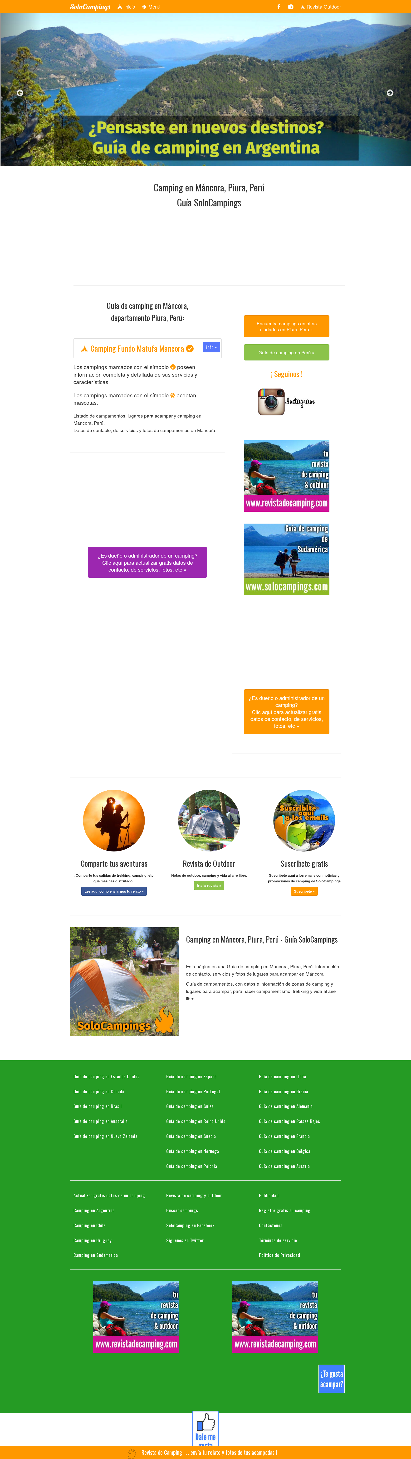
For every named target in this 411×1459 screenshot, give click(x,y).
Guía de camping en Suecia (191, 1136)
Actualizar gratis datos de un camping (109, 1195)
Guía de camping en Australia (100, 1121)
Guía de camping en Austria (284, 1165)
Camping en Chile (89, 1225)
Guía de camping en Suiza (190, 1106)
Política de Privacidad (279, 1254)
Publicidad (269, 1195)
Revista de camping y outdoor (194, 1195)
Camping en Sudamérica (95, 1254)
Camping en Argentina (94, 1210)
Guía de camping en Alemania (286, 1106)
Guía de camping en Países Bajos (289, 1121)
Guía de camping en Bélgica (284, 1151)
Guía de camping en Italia (282, 1076)
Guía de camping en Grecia (283, 1091)
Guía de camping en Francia (284, 1136)
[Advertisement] (209, 245)
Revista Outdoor (323, 6)
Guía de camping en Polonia (191, 1165)
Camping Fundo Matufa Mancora (153, 348)
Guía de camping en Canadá (98, 1091)
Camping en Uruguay (92, 1240)
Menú (153, 6)
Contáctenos (271, 1225)
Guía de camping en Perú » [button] (287, 352)
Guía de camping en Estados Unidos (106, 1076)
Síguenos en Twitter (185, 1240)
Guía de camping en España (191, 1076)
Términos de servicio (278, 1240)
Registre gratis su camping (285, 1210)
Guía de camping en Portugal (193, 1091)
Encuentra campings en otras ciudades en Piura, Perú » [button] (287, 326)
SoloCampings (90, 6)
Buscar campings (182, 1210)
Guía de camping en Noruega (192, 1151)
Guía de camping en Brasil (97, 1106)
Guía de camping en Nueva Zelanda (105, 1136)
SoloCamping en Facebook (190, 1225)
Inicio (129, 6)
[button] (114, 891)
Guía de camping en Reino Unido (195, 1121)
